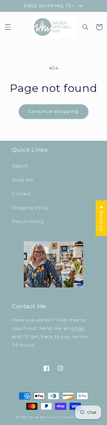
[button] (8, 27)
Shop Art (22, 180)
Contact (21, 193)
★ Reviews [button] (101, 218)
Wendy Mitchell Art (43, 417)
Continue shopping (53, 111)
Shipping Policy (30, 207)
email (78, 328)
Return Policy (28, 221)
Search (20, 166)
